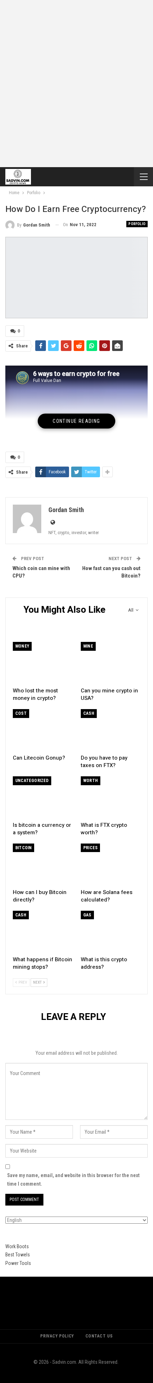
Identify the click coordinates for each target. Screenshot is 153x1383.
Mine (88, 646)
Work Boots (17, 1246)
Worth (90, 780)
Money (22, 646)
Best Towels (17, 1254)
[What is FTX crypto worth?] (110, 797)
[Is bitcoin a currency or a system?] (42, 797)
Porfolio (137, 224)
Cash (88, 713)
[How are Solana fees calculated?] (110, 864)
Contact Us (99, 1336)
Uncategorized (32, 780)
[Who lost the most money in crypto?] (42, 662)
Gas (87, 915)
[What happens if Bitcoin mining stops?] (42, 931)
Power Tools (18, 1263)
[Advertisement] (76, 80)
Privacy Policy (57, 1336)
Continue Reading (76, 421)
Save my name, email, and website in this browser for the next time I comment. (73, 1179)
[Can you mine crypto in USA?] (110, 662)
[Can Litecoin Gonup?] (42, 730)
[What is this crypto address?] (110, 931)
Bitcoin (23, 847)
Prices (90, 847)
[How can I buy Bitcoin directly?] (42, 864)
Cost (21, 713)
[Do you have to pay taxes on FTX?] (110, 730)
